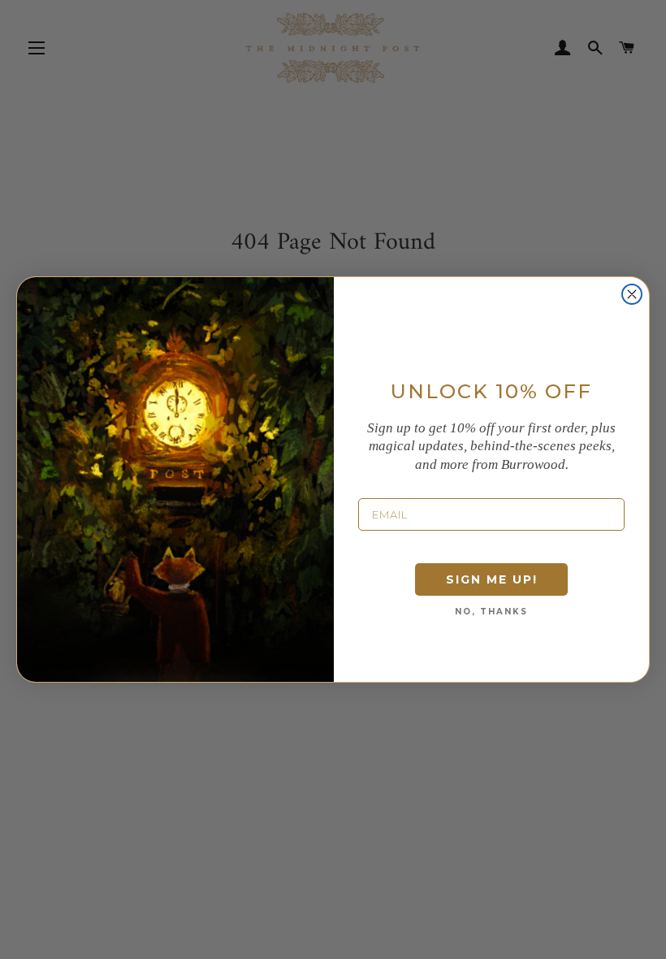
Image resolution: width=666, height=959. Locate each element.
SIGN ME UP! (492, 579)
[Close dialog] (632, 294)
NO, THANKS (491, 611)
